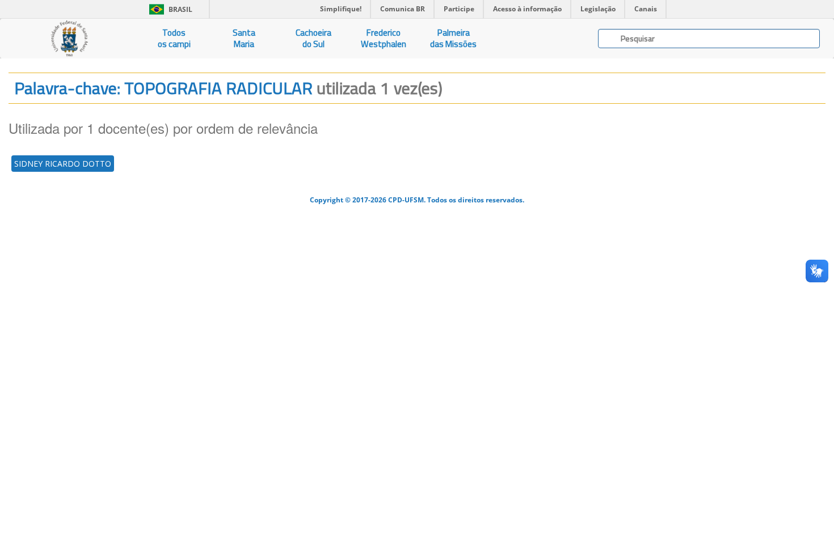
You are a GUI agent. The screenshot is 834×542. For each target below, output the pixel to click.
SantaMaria (244, 38)
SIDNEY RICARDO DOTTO (62, 163)
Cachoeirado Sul (313, 38)
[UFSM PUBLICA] (69, 38)
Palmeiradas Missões (453, 38)
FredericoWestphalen (383, 38)
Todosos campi (174, 38)
